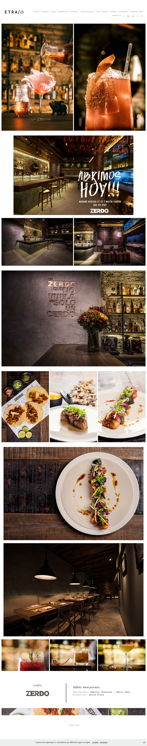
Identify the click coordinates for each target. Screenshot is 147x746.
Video (53, 12)
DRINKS (105, 12)
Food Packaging (87, 12)
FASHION (113, 12)
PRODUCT (45, 12)
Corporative (63, 12)
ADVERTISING (123, 12)
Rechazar (104, 742)
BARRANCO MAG (136, 12)
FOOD (98, 12)
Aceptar (95, 742)
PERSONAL (74, 12)
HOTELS (37, 12)
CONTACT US (116, 15)
